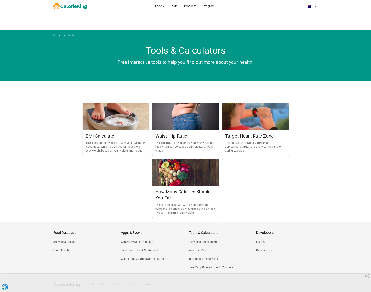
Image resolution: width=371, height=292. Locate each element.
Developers (265, 233)
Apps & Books (132, 233)
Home (57, 35)
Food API (261, 241)
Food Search (61, 250)
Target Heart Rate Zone (203, 258)
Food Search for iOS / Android (139, 250)
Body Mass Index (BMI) (203, 241)
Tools (174, 6)
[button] (312, 6)
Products (190, 6)
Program (208, 6)
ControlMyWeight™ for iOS (137, 241)
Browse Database (64, 241)
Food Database (64, 233)
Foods (159, 6)
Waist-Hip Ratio (198, 250)
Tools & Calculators (204, 233)
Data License (264, 250)
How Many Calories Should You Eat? (211, 267)
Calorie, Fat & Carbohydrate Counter (143, 258)
